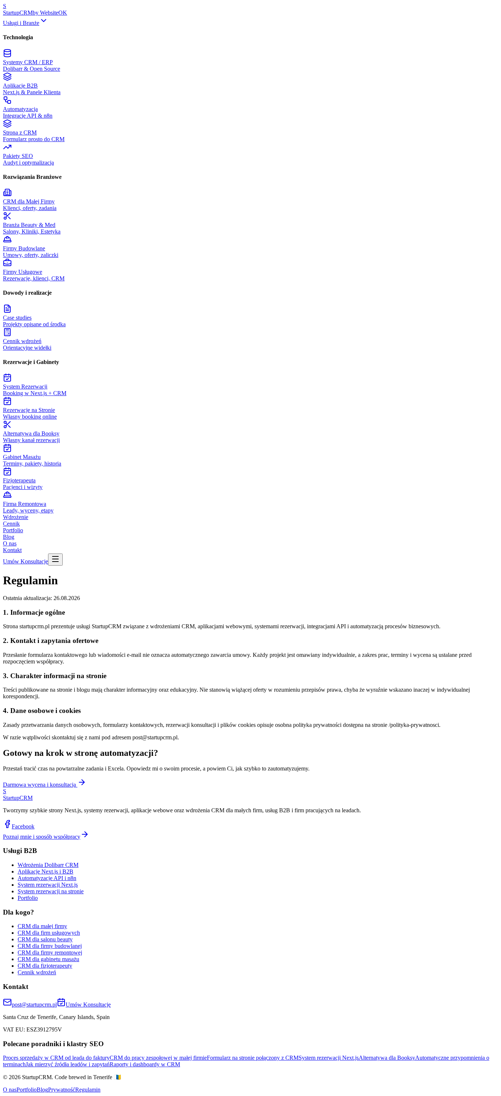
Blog (8, 537)
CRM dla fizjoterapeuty (45, 966)
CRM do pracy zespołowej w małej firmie (158, 1058)
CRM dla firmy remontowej (50, 952)
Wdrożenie (15, 517)
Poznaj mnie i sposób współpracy (41, 837)
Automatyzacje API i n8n (47, 878)
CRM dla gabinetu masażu (48, 959)
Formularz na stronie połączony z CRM (253, 1058)
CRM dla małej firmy (42, 926)
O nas (10, 543)
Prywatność (61, 1089)
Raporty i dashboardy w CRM (145, 1064)
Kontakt (12, 550)
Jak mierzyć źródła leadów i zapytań (68, 1064)
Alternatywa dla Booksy (387, 1058)
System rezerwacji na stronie (51, 891)
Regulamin (87, 1089)
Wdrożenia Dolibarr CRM (48, 865)
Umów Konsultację (25, 561)
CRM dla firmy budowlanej (50, 946)
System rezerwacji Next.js (48, 885)
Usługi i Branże (21, 23)
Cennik (11, 524)
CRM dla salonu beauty (45, 939)
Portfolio (13, 530)
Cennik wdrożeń (37, 972)
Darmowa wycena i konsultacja (40, 784)
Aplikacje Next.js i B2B (45, 871)
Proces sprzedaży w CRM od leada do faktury (56, 1058)
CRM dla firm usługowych (49, 933)
